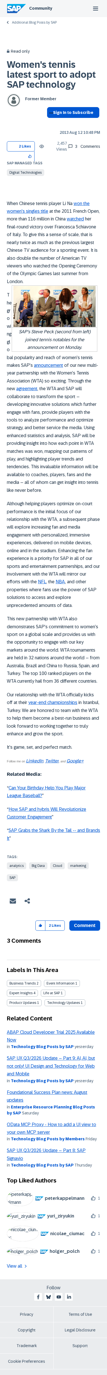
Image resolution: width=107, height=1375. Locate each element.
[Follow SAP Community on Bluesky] (48, 1297)
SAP (12, 878)
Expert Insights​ (21, 993)
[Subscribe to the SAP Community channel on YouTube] (58, 1297)
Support (80, 1345)
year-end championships (52, 702)
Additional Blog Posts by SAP (34, 22)
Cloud (57, 866)
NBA (60, 581)
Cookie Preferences (26, 1361)
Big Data (38, 866)
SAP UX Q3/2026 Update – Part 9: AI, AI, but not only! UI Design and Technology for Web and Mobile (51, 1066)
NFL (42, 581)
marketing (78, 866)
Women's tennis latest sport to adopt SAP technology (51, 75)
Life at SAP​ (51, 993)
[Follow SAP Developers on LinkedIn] (69, 1297)
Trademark (27, 1345)
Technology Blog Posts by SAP (42, 1046)
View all (14, 1266)
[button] (30, 156)
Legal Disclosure (80, 1330)
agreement (26, 388)
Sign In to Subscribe (73, 112)
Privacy (26, 1314)
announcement (48, 365)
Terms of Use (80, 1314)
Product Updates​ (22, 1003)
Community (40, 8)
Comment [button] (85, 925)
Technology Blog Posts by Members (48, 1139)
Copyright (27, 1330)
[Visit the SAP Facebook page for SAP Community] (38, 1297)
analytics (16, 866)
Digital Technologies (25, 173)
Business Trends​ (22, 983)
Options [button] (50, 122)
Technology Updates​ (63, 1003)
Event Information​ (60, 983)
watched (75, 218)
